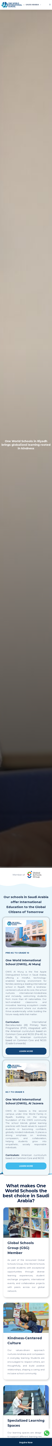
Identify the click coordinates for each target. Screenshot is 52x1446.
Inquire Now (26, 1442)
